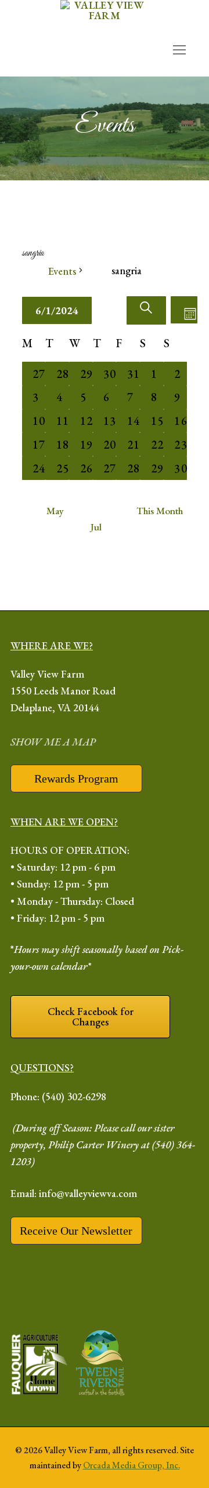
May (55, 510)
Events (62, 271)
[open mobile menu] (180, 49)
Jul (96, 527)
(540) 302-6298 (74, 1096)
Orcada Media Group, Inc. (131, 1465)
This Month (159, 510)
